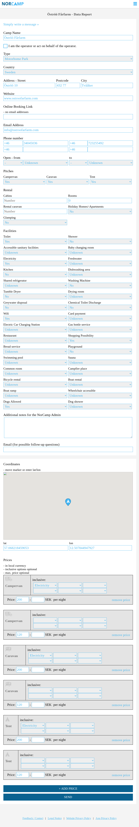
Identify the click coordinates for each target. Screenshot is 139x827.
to (70, 157)
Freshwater (75, 258)
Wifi (6, 313)
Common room (12, 368)
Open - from (11, 157)
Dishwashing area (79, 269)
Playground (75, 346)
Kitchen (8, 269)
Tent (92, 176)
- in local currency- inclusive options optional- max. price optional (20, 569)
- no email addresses (15, 112)
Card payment (76, 313)
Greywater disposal (15, 302)
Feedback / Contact (33, 818)
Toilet (7, 236)
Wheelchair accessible (81, 390)
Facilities (9, 231)
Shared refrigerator (15, 280)
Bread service (11, 346)
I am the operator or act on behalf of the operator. (42, 46)
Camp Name (12, 33)
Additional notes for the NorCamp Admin (32, 415)
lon (71, 543)
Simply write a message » (21, 24)
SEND (68, 797)
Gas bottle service (79, 324)
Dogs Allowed (12, 401)
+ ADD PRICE (68, 788)
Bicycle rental (12, 379)
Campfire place (77, 368)
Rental (7, 190)
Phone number (13, 138)
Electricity (9, 258)
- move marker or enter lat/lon (22, 469)
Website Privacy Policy (78, 818)
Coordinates (11, 464)
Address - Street (14, 80)
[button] (68, 502)
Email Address (13, 125)
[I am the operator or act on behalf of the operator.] (5, 46)
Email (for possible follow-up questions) (31, 444)
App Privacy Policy (106, 818)
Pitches (8, 171)
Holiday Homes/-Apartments (86, 206)
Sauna (72, 357)
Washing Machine (79, 280)
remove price (121, 600)
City (84, 80)
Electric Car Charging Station (21, 324)
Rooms (72, 195)
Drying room (76, 291)
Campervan (10, 176)
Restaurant (9, 335)
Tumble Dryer (12, 291)
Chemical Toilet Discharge (84, 302)
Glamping (9, 217)
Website (8, 93)
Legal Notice (55, 818)
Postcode (62, 80)
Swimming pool (13, 357)
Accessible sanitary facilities (20, 247)
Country (9, 67)
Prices (7, 560)
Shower (72, 236)
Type (6, 54)
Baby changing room (81, 247)
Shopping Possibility (81, 335)
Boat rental (75, 379)
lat (4, 543)
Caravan (51, 176)
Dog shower (75, 401)
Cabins (7, 195)
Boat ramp (9, 390)
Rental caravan (12, 206)
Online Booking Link (18, 106)
